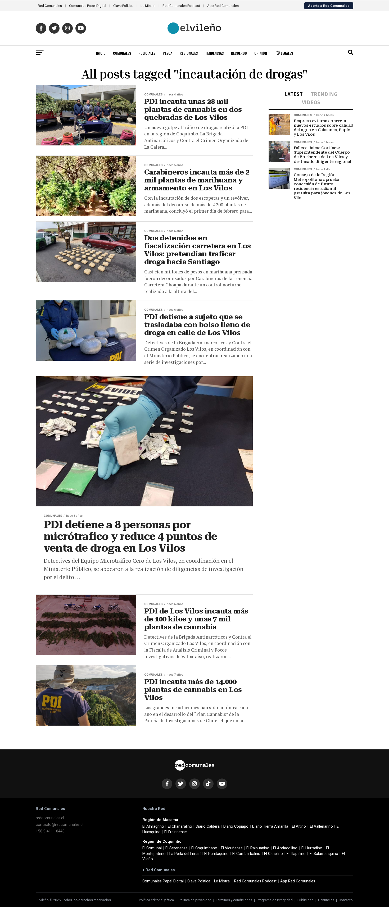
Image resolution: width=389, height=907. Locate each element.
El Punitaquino (216, 853)
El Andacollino (285, 848)
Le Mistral (148, 6)
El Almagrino (153, 826)
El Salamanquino (324, 853)
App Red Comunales (223, 6)
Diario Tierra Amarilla (270, 826)
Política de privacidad (195, 900)
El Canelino (273, 853)
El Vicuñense (232, 848)
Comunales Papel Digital (87, 6)
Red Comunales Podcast (181, 6)
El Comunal (152, 848)
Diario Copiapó (235, 826)
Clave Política (123, 6)
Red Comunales (50, 6)
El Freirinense (175, 832)
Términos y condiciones (234, 900)
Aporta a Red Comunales (328, 6)
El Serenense (176, 848)
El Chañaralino (180, 826)
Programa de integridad (275, 900)
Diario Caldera (208, 826)
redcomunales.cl (50, 818)
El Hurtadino (311, 848)
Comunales (122, 53)
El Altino (299, 826)
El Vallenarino (321, 826)
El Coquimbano (204, 848)
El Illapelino (296, 853)
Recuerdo (239, 53)
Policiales (146, 53)
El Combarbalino (246, 853)
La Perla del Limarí (185, 853)
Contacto (346, 900)
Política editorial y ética (156, 900)
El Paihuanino (257, 848)
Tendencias (214, 53)
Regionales (189, 53)
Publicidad (305, 900)
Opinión (260, 53)
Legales (286, 53)
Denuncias (326, 900)
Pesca (167, 53)
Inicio (101, 53)
